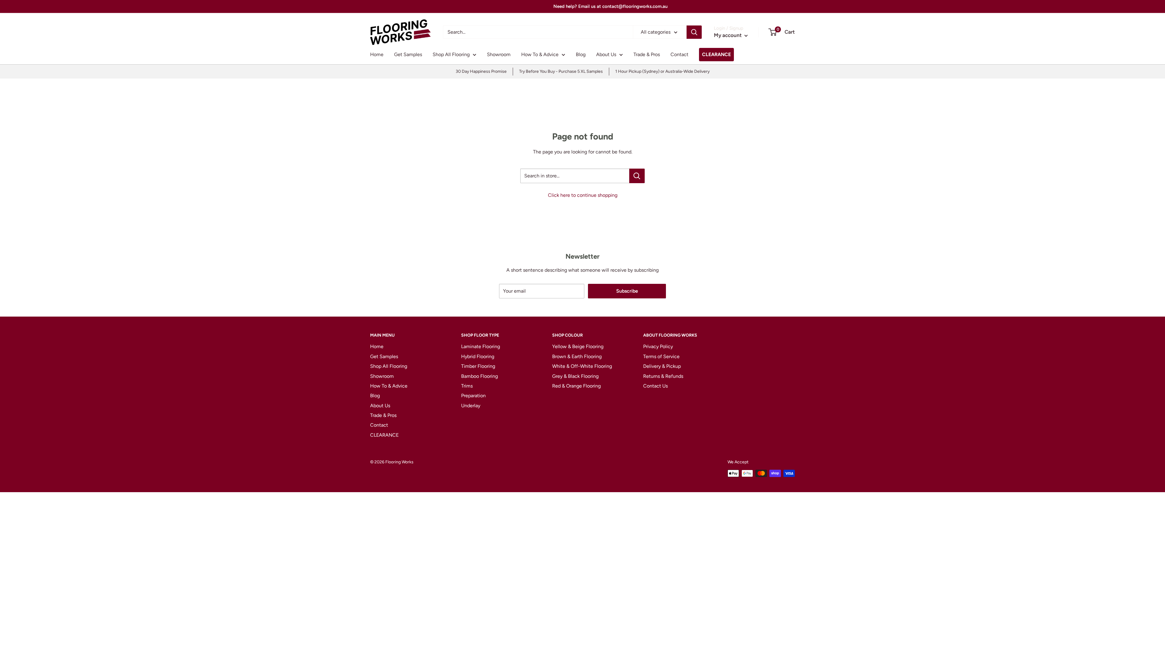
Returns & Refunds (663, 376)
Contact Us (655, 386)
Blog (581, 54)
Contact (679, 54)
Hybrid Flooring (477, 356)
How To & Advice (540, 54)
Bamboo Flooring (479, 376)
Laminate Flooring (480, 346)
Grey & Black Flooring (575, 376)
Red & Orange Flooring (576, 386)
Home (376, 54)
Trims (467, 386)
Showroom (499, 54)
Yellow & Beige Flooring (577, 346)
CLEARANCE (716, 54)
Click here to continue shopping (582, 195)
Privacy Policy (658, 346)
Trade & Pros (646, 54)
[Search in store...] (637, 176)
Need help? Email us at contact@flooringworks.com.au (582, 6)
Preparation (473, 395)
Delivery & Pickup (662, 366)
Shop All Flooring (451, 54)
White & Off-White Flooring (582, 366)
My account (728, 35)
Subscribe (627, 291)
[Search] (694, 32)
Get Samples (408, 54)
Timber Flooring (478, 366)
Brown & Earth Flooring (577, 356)
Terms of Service (661, 356)
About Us (606, 54)
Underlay (470, 405)
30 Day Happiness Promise (481, 71)
